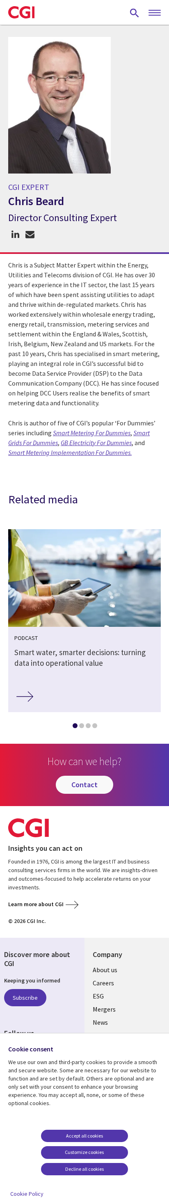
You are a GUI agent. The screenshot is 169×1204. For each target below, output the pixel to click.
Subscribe (25, 997)
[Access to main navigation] (154, 13)
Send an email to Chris (30, 234)
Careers (103, 983)
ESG (98, 996)
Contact (84, 784)
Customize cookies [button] (84, 1152)
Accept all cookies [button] (84, 1136)
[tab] (75, 727)
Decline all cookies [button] (84, 1169)
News (100, 1022)
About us (105, 970)
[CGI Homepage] (21, 12)
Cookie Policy (26, 1193)
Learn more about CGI (36, 904)
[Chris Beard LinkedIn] (15, 234)
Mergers (104, 1009)
